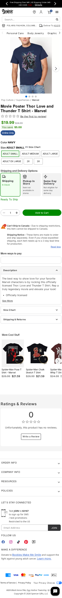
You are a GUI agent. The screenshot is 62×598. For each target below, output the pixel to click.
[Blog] (34, 542)
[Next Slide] (56, 68)
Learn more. (44, 558)
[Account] (41, 12)
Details (38, 4)
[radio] (10, 184)
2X (28, 161)
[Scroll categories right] (59, 32)
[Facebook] (3, 542)
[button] (31, 65)
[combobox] (31, 19)
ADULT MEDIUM (30, 153)
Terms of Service (8, 582)
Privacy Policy (24, 582)
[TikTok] (18, 542)
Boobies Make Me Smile (26, 554)
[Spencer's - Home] (7, 12)
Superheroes (22, 100)
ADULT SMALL (10, 153)
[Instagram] (11, 542)
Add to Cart (41, 212)
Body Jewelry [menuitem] (36, 33)
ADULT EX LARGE (12, 161)
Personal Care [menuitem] (15, 33)
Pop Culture (7, 100)
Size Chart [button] (34, 147)
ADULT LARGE (50, 153)
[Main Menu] (57, 12)
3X (38, 161)
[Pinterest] (26, 542)
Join (54, 527)
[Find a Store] (34, 12)
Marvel (35, 100)
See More (7, 300)
